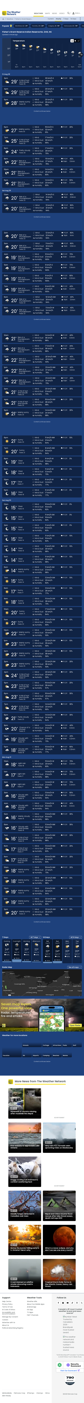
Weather (10, 19)
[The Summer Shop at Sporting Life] (77, 1052)
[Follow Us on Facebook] (58, 1303)
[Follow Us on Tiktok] (72, 1303)
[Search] (68, 13)
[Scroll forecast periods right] (81, 55)
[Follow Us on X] (81, 1303)
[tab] (72, 40)
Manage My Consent (10, 1317)
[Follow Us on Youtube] (67, 1303)
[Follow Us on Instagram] (63, 1303)
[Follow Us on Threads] (77, 1303)
